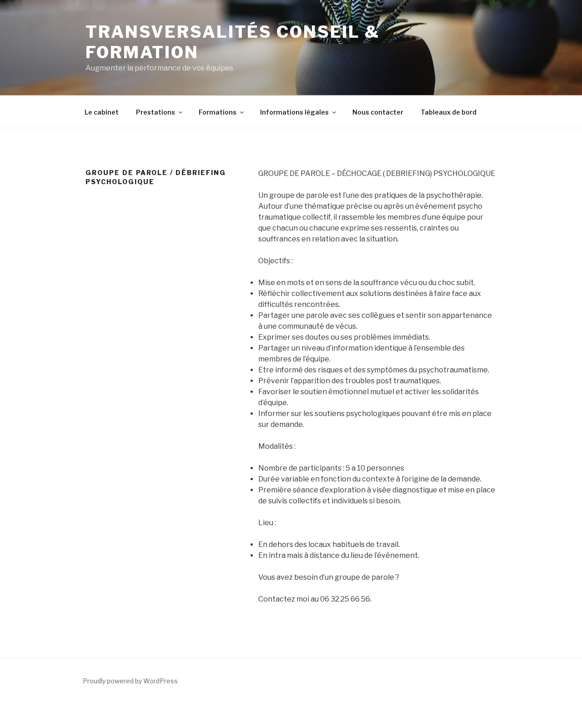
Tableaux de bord (449, 112)
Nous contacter (377, 112)
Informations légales (294, 112)
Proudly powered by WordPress (130, 681)
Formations (217, 112)
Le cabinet (102, 112)
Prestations (155, 112)
